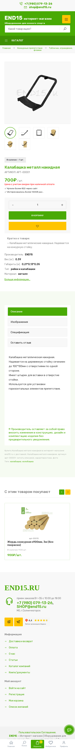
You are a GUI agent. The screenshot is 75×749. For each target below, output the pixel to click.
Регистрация (16, 694)
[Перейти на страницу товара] (37, 521)
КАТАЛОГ (17, 40)
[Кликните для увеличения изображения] (37, 93)
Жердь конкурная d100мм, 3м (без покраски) (30, 543)
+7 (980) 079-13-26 (38, 3)
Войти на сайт (17, 688)
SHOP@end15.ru (31, 606)
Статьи (13, 660)
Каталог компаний (19, 666)
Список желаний (18, 706)
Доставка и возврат (20, 641)
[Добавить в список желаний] (37, 226)
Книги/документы (19, 672)
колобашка (27, 461)
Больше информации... (17, 279)
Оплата (13, 647)
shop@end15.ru (40, 7)
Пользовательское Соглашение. (37, 732)
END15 (28, 19)
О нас (11, 653)
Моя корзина (15, 700)
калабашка (15, 461)
